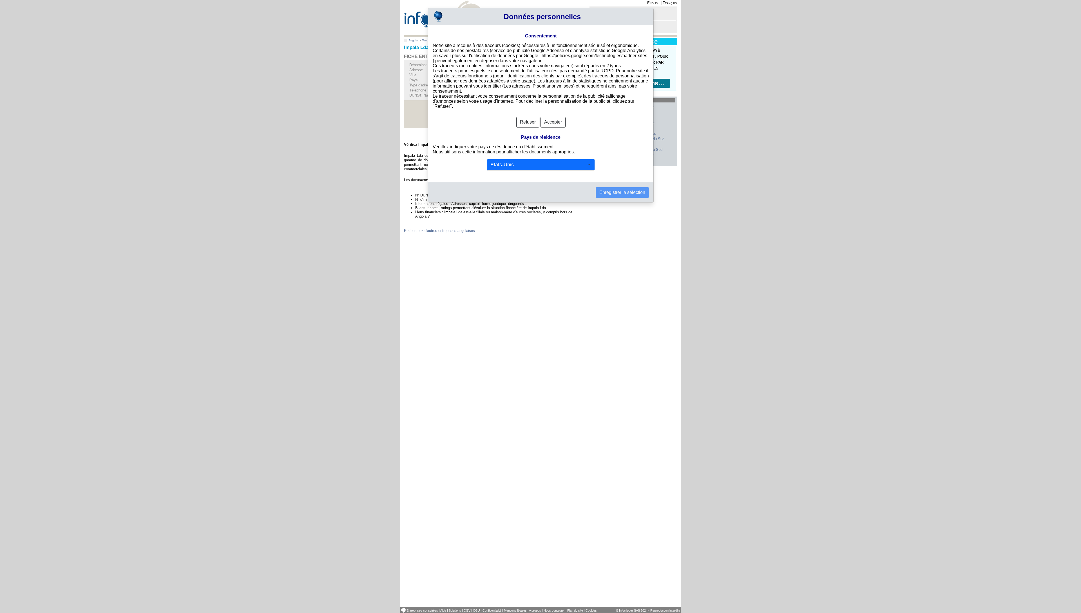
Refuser (528, 122)
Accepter (553, 122)
